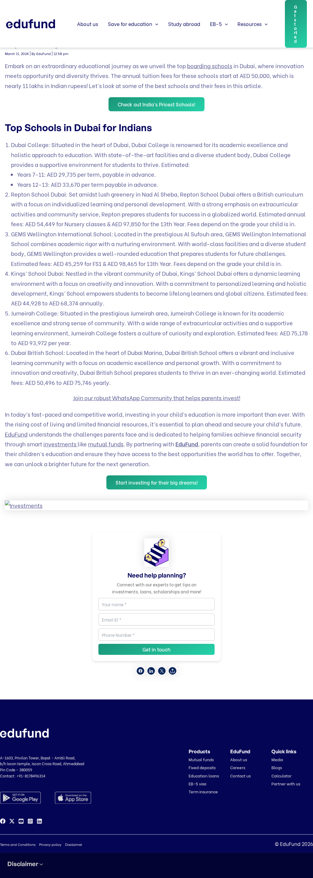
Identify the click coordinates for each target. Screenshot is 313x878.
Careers (237, 767)
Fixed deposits (202, 767)
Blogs (276, 767)
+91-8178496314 (31, 775)
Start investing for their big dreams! (157, 482)
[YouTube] (21, 821)
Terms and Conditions (17, 844)
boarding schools (209, 65)
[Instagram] (30, 821)
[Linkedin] (39, 821)
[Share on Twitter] (162, 671)
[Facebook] (3, 821)
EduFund (16, 434)
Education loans (204, 775)
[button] (155, 24)
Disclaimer (73, 844)
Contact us (240, 775)
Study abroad (184, 23)
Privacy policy (50, 844)
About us (87, 23)
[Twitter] (12, 821)
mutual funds (105, 444)
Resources (250, 23)
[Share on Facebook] (140, 671)
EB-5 (216, 23)
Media (277, 759)
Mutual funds (201, 759)
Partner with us (285, 783)
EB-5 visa (197, 783)
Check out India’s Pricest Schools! (156, 104)
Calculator (281, 775)
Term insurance (203, 791)
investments (60, 444)
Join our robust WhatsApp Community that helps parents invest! (156, 397)
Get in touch (156, 649)
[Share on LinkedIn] (151, 671)
